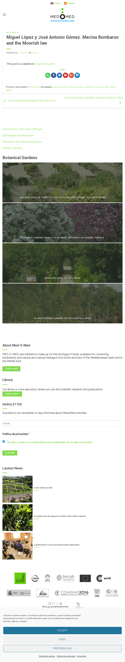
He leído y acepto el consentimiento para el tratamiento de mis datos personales (49, 442)
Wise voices (12, 33)
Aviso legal (81, 656)
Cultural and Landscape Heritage (22, 129)
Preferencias (62, 648)
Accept (62, 630)
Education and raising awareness (22, 141)
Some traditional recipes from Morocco (32, 100)
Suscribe (10, 453)
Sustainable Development (18, 135)
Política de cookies (47, 656)
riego (106, 87)
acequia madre (59, 87)
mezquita (88, 87)
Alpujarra (72, 87)
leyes (80, 87)
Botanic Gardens (12, 148)
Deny (62, 639)
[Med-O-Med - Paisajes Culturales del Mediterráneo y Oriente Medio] (62, 15)
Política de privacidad (66, 656)
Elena (35, 53)
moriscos (98, 87)
